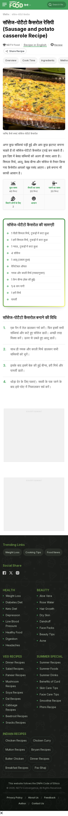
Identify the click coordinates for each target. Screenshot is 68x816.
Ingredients (47, 60)
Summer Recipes (50, 662)
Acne (43, 640)
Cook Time (28, 60)
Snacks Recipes (16, 722)
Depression (13, 615)
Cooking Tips (33, 552)
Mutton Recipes (15, 749)
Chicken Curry (42, 740)
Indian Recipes (14, 734)
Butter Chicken (14, 758)
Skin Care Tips (49, 688)
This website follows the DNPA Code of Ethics (34, 783)
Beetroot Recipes (17, 716)
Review (58, 44)
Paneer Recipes (16, 675)
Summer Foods (49, 668)
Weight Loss (12, 552)
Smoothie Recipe (50, 700)
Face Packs (47, 627)
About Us (33, 797)
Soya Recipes (14, 692)
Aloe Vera (46, 595)
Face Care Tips (49, 694)
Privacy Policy (14, 797)
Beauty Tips (47, 634)
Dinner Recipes (15, 662)
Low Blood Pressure (12, 624)
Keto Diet (11, 608)
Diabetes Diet (14, 602)
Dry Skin (45, 615)
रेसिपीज (6, 14)
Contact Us (38, 803)
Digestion (11, 638)
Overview (10, 60)
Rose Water (47, 602)
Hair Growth (47, 608)
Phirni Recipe (48, 707)
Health (9, 590)
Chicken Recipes (16, 740)
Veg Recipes (12, 656)
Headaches (13, 645)
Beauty (43, 590)
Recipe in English (35, 45)
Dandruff (45, 621)
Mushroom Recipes (12, 684)
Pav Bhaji (40, 767)
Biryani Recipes (41, 749)
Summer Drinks (49, 675)
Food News (53, 552)
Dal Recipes (13, 698)
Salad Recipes (15, 668)
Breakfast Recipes (16, 767)
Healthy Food (14, 632)
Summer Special (50, 656)
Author (22, 803)
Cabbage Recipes (11, 707)
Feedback (50, 797)
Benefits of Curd (50, 681)
